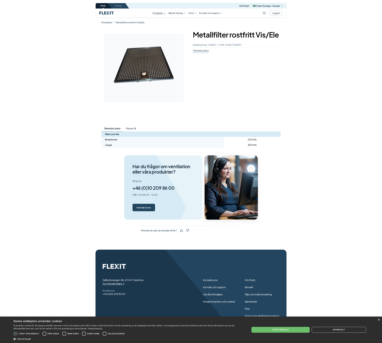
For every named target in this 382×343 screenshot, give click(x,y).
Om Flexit (244, 5)
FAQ (247, 308)
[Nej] (187, 230)
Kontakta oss (144, 207)
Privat (102, 6)
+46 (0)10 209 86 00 (154, 188)
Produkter (158, 13)
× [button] (379, 320)
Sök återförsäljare (213, 294)
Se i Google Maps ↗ (113, 283)
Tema (191, 13)
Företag (118, 6)
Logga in (276, 13)
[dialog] (191, 330)
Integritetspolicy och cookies (219, 301)
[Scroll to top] (106, 13)
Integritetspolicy (95, 328)
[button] (128, 339)
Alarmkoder (251, 301)
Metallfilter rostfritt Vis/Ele (130, 22)
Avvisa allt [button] (339, 329)
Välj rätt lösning (175, 13)
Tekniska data (201, 50)
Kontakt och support (209, 13)
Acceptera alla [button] (280, 329)
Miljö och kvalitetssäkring (258, 294)
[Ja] (181, 230)
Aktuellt (249, 287)
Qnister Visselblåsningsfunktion (262, 315)
